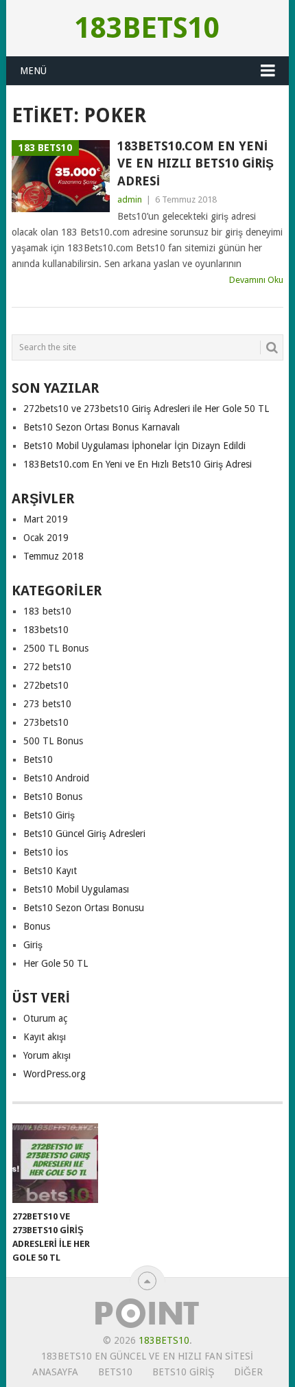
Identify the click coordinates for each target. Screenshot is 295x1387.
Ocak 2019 (46, 537)
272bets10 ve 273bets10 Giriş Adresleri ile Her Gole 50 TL (146, 408)
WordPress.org (54, 1073)
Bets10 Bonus (52, 796)
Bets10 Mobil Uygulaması (76, 889)
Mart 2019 (45, 519)
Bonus (36, 926)
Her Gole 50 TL (55, 963)
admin (129, 199)
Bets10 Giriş (49, 815)
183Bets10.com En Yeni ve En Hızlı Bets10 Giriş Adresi (195, 163)
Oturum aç (45, 1018)
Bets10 (38, 759)
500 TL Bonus (53, 740)
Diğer (248, 1371)
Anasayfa (55, 1371)
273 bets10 (47, 703)
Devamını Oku (256, 280)
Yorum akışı (47, 1055)
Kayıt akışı (44, 1036)
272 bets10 (47, 666)
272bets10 (46, 685)
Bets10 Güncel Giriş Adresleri (84, 833)
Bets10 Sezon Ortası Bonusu (83, 907)
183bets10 (147, 28)
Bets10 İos (45, 852)
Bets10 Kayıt (50, 870)
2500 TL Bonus (55, 648)
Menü (33, 70)
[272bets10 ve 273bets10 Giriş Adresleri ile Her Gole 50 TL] (55, 1163)
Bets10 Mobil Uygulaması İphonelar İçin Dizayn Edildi (134, 445)
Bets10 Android (56, 777)
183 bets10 (47, 611)
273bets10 (46, 722)
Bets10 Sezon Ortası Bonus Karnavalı (101, 427)
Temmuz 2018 (53, 556)
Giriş (33, 944)
